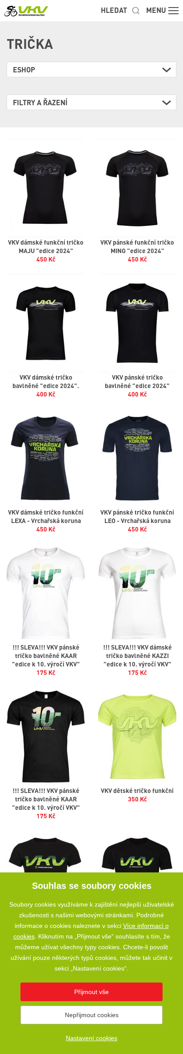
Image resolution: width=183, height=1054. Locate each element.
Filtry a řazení (40, 102)
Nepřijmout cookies (92, 1014)
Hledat (114, 10)
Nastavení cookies (91, 1038)
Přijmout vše (91, 991)
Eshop (24, 69)
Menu (156, 10)
